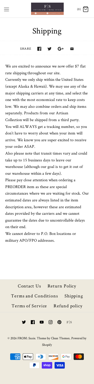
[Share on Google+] (61, 49)
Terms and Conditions (34, 296)
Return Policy (62, 286)
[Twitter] (24, 322)
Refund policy (68, 306)
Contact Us (29, 286)
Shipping (73, 296)
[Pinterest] (59, 322)
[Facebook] (33, 322)
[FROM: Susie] (47, 9)
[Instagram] (50, 322)
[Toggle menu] (6, 8)
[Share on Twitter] (49, 49)
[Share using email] (72, 49)
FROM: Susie (26, 338)
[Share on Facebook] (39, 49)
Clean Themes (60, 338)
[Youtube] (42, 322)
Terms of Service (29, 306)
